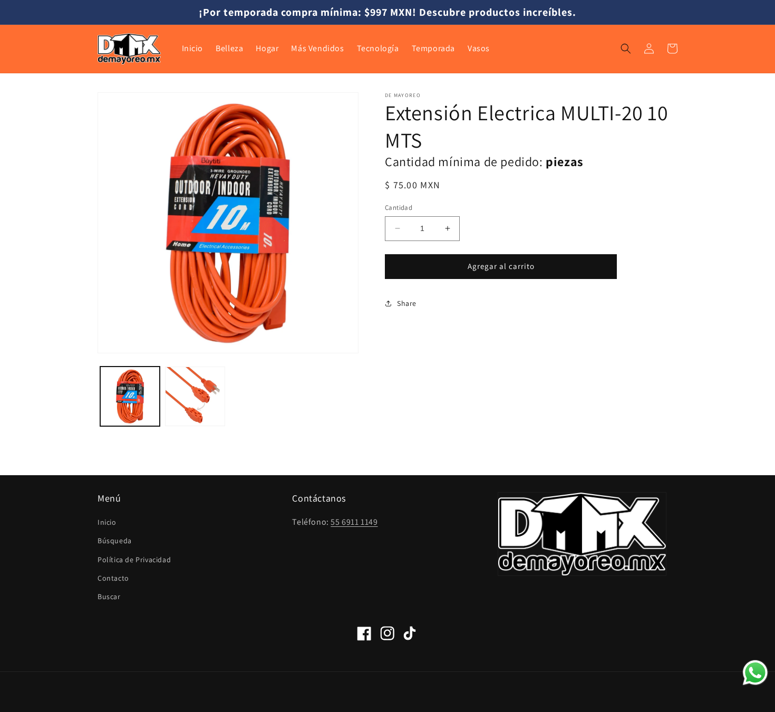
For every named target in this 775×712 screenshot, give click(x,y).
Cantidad (398, 207)
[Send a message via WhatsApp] (755, 672)
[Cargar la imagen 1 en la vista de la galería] (130, 396)
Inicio (107, 522)
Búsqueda (115, 540)
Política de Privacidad (134, 559)
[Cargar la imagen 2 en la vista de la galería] (195, 396)
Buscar (109, 596)
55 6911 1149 (354, 521)
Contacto (113, 578)
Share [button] (406, 303)
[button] (625, 48)
